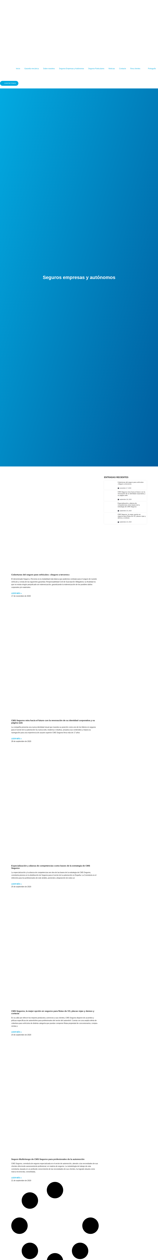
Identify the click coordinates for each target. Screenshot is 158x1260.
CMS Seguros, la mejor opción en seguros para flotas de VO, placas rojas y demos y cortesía (132, 516)
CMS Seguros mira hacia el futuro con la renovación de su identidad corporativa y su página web (131, 493)
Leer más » (16, 593)
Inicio (18, 68)
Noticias (112, 68)
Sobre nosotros (49, 68)
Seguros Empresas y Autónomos (71, 68)
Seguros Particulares (96, 68)
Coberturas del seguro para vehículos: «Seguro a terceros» (131, 483)
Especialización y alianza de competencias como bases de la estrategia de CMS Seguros (129, 505)
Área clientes (135, 68)
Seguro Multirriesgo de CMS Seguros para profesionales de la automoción (47, 1159)
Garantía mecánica (31, 68)
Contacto (122, 68)
